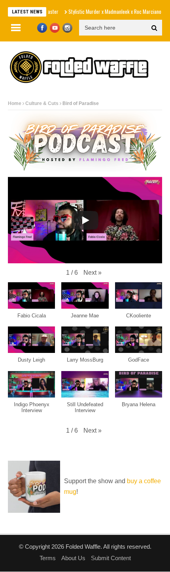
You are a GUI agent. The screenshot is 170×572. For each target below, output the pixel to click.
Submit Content (111, 558)
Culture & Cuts (42, 103)
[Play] (85, 220)
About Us (73, 558)
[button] (92, 273)
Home (14, 103)
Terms (48, 558)
